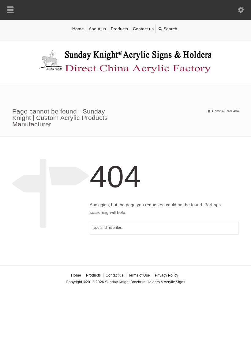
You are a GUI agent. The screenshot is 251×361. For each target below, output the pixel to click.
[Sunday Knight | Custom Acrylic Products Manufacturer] (125, 71)
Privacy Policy (166, 275)
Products (119, 28)
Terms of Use (139, 275)
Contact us (143, 28)
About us (97, 28)
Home (78, 28)
